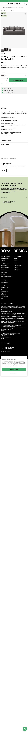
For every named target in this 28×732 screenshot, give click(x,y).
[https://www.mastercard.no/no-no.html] (6, 348)
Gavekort (3, 260)
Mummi (2, 289)
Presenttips (3, 285)
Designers (3, 274)
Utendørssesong (4, 287)
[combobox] (14, 75)
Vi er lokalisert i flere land (6, 311)
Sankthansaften (4, 291)
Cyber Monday (4, 296)
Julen (2, 298)
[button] (24, 4)
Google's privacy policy (18, 365)
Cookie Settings (14, 373)
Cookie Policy (4, 272)
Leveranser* (3, 269)
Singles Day (3, 292)
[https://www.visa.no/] (2, 348)
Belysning (16, 260)
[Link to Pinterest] (8, 343)
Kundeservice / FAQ (5, 258)
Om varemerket (5, 144)
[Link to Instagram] (5, 343)
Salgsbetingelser (4, 265)
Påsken (2, 284)
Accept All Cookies (14, 369)
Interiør (15, 263)
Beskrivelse (4, 108)
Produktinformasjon (6, 140)
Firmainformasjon (5, 263)
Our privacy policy (9, 365)
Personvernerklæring (5, 267)
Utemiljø (16, 270)
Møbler (15, 258)
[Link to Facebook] (2, 343)
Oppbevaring (17, 269)
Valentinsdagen (4, 282)
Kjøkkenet (16, 267)
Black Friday (3, 294)
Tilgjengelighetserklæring (6, 276)
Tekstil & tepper (17, 265)
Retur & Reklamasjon (5, 270)
